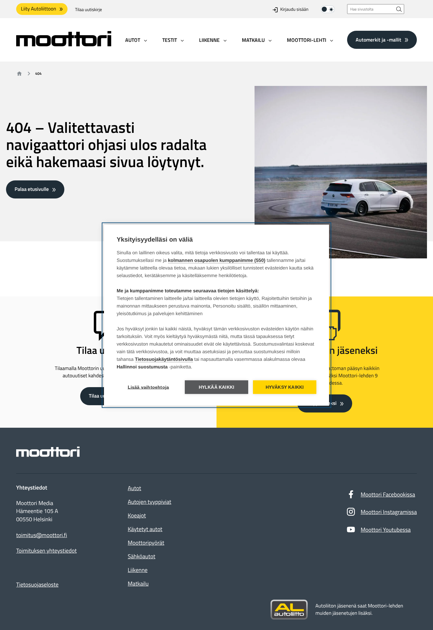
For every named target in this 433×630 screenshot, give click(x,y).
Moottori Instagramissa (389, 512)
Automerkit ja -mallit (378, 39)
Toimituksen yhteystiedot (46, 551)
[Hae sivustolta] (399, 9)
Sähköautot (141, 556)
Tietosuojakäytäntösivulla (164, 359)
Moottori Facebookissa (388, 494)
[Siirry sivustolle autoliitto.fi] (289, 610)
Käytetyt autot (145, 529)
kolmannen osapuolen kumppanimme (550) (217, 260)
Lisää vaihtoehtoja (148, 387)
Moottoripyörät (146, 542)
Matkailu (138, 583)
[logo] (63, 44)
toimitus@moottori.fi (41, 535)
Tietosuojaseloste (37, 584)
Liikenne (137, 570)
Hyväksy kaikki (285, 387)
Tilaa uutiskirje (88, 9)
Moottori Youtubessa (386, 529)
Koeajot (137, 515)
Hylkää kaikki (217, 387)
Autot (134, 488)
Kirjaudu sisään (294, 9)
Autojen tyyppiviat (149, 501)
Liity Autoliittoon (38, 9)
